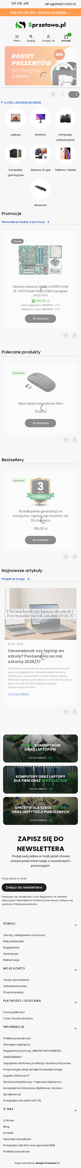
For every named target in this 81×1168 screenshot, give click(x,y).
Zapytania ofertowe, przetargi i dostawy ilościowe (37, 1063)
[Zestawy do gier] (40, 153)
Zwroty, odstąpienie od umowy (24, 935)
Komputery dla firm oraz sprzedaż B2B (29, 1145)
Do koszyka (40, 319)
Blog (6, 1127)
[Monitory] (40, 118)
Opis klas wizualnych (17, 1139)
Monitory (40, 134)
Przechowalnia (13, 992)
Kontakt (8, 1133)
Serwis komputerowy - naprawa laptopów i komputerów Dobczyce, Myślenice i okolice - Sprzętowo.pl (33, 1088)
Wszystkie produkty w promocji (23, 222)
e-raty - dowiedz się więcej (22, 102)
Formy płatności (14, 1012)
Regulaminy (11, 947)
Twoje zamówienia (16, 980)
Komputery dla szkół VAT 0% (22, 1100)
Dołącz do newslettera (24, 887)
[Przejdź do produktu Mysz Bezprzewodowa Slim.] (40, 384)
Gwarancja (10, 954)
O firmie (8, 1120)
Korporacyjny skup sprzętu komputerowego (33, 1069)
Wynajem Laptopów (16, 1045)
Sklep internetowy (36, 1163)
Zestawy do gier (41, 170)
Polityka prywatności (17, 1038)
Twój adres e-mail (14, 878)
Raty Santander (13, 941)
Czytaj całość (18, 694)
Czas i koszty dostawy (18, 1018)
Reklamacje (11, 960)
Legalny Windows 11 (16, 1076)
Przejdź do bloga (13, 579)
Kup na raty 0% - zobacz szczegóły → (41, 12)
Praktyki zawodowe (16, 1151)
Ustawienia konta (15, 986)
